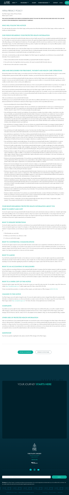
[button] (15, 3)
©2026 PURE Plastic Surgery (11, 492)
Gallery (34, 2)
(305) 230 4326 (54, 289)
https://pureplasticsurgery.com (12, 286)
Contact (55, 2)
